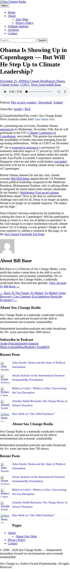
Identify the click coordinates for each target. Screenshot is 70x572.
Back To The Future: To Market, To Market (29, 293)
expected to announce (25, 147)
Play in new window (24, 102)
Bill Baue (55, 84)
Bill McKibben (20, 178)
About (12, 15)
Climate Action (9, 84)
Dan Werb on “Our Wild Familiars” (33, 413)
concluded (60, 161)
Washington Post (30, 192)
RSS (27, 109)
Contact (12, 33)
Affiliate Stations (18, 26)
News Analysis (40, 84)
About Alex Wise (26, 536)
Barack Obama (55, 81)
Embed (58, 102)
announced (6, 129)
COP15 (24, 84)
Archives (13, 29)
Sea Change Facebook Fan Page (24, 234)
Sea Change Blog (35, 81)
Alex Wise (22, 19)
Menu (5, 5)
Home (11, 12)
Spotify (18, 109)
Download (45, 102)
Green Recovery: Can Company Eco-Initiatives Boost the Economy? (33, 296)
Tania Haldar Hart (44, 119)
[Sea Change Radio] (13, 1)
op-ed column (50, 192)
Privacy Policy (24, 22)
